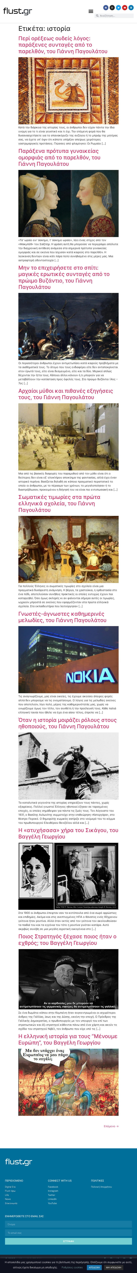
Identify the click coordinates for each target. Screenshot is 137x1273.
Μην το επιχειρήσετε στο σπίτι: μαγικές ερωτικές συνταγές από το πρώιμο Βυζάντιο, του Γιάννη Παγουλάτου (64, 277)
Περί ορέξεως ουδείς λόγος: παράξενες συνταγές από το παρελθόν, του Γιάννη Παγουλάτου (63, 45)
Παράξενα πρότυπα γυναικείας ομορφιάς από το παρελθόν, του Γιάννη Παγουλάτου (59, 157)
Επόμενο (111, 1126)
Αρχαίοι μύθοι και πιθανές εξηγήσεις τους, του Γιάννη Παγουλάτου (65, 394)
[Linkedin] (131, 7)
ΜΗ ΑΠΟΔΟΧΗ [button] (113, 1267)
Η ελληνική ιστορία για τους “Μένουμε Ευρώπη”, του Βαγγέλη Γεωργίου (67, 1039)
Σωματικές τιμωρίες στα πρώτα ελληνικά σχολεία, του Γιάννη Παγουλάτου (59, 503)
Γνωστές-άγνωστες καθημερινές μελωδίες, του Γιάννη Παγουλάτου (62, 616)
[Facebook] (105, 7)
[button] (91, 11)
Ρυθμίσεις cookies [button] (72, 1267)
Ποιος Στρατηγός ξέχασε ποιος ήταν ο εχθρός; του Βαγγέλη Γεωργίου (67, 939)
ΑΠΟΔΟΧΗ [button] (94, 1267)
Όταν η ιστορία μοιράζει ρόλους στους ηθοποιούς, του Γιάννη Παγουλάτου (67, 723)
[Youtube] (124, 7)
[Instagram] (112, 7)
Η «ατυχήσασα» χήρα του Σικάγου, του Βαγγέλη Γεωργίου (68, 833)
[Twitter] (118, 7)
